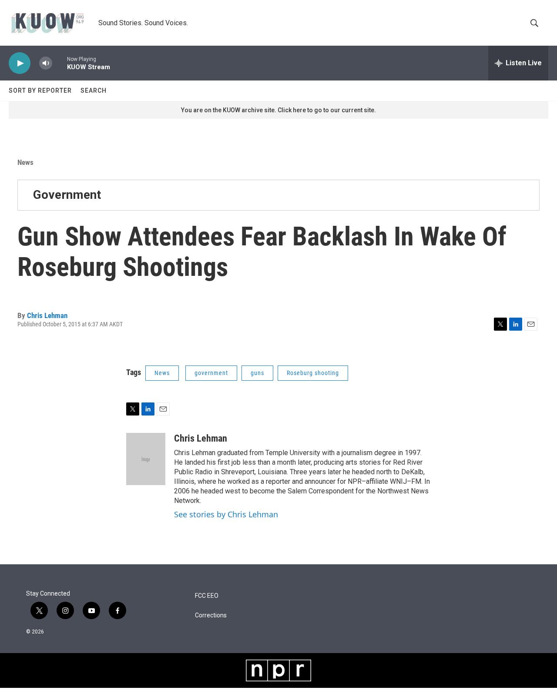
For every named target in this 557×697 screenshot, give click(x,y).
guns (257, 372)
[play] (20, 63)
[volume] (45, 63)
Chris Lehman (47, 315)
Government (67, 195)
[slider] (59, 62)
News (25, 162)
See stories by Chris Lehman (226, 514)
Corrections (211, 615)
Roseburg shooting (313, 372)
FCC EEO (206, 596)
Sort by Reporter (40, 90)
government (211, 372)
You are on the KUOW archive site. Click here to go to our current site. (278, 110)
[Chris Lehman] (145, 459)
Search (94, 90)
